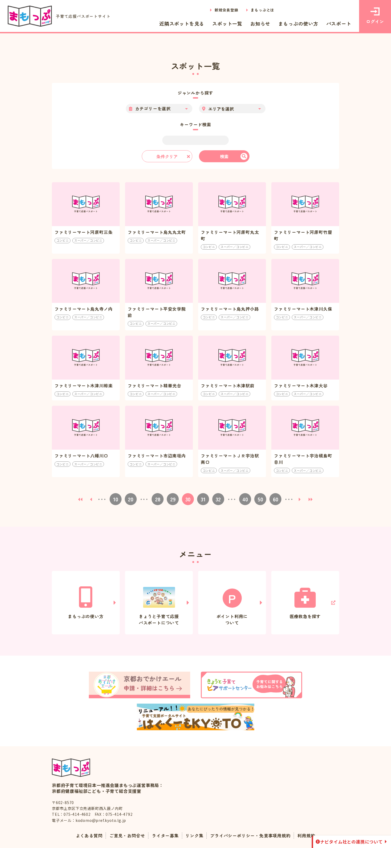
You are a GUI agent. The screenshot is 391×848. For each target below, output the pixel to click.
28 (157, 499)
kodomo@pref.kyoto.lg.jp (101, 820)
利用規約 (306, 835)
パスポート (338, 23)
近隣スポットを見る (181, 23)
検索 (224, 156)
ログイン (375, 21)
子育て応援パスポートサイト (83, 16)
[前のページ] (91, 499)
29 (173, 499)
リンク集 (194, 835)
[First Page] (80, 499)
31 (203, 499)
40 (245, 499)
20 (130, 499)
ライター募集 (165, 835)
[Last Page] (310, 499)
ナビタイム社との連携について (351, 841)
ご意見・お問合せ (127, 835)
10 (115, 499)
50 (260, 499)
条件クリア (167, 156)
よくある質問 (89, 835)
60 (275, 499)
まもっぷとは (262, 10)
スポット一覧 (227, 23)
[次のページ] (300, 499)
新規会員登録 (226, 10)
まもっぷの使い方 (298, 23)
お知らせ (260, 23)
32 (218, 499)
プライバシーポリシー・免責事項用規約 (250, 835)
